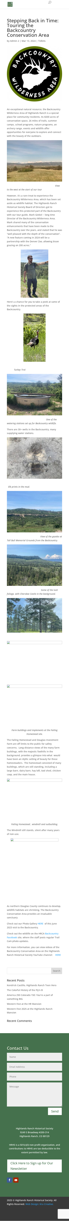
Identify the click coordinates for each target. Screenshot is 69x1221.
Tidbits (42, 40)
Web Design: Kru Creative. (40, 1204)
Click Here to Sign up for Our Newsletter (31, 1166)
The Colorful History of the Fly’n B (25, 990)
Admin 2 (14, 40)
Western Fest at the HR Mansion (24, 1003)
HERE (40, 923)
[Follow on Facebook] (9, 1180)
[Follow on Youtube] (15, 1180)
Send (55, 1111)
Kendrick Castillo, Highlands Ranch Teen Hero (31, 985)
